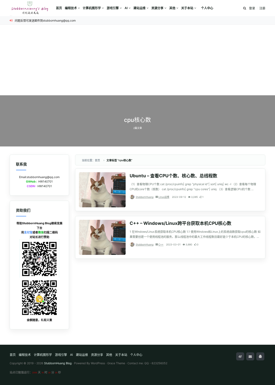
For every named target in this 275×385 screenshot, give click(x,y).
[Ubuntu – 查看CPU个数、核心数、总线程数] (102, 189)
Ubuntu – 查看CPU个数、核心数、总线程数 (173, 175)
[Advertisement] (137, 65)
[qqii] (260, 356)
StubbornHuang (144, 196)
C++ (160, 244)
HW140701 (45, 181)
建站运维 (139, 8)
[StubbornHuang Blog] (32, 8)
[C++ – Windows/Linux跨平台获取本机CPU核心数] (102, 237)
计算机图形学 (92, 8)
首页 (59, 8)
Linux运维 (163, 196)
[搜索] (244, 8)
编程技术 (71, 8)
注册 (262, 8)
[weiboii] (240, 356)
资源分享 (157, 8)
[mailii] (250, 356)
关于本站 (187, 8)
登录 (252, 8)
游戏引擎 (113, 8)
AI (126, 8)
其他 (172, 8)
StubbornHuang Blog (58, 363)
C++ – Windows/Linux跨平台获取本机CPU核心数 (180, 223)
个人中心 (207, 8)
